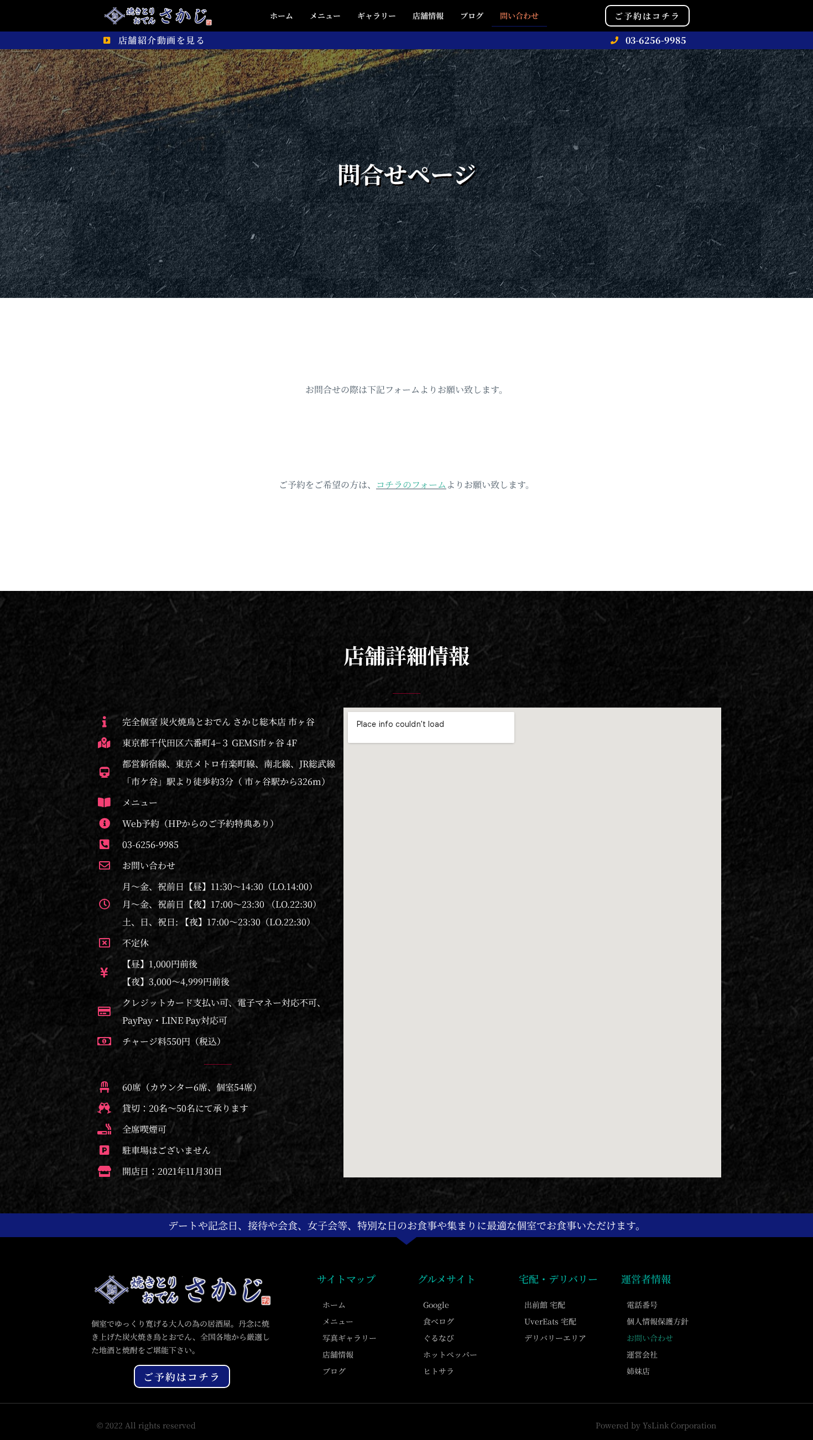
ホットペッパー (450, 1354)
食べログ (438, 1321)
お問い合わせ (650, 1337)
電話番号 (642, 1304)
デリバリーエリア (555, 1337)
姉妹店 (638, 1370)
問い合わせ (519, 15)
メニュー (325, 15)
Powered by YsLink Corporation (656, 1425)
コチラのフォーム (411, 484)
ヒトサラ (438, 1370)
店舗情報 (428, 15)
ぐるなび (438, 1337)
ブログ (471, 15)
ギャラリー (376, 15)
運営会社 (642, 1354)
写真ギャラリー (349, 1337)
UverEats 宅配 (550, 1321)
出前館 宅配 (544, 1304)
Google (436, 1304)
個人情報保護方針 (658, 1321)
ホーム (281, 15)
